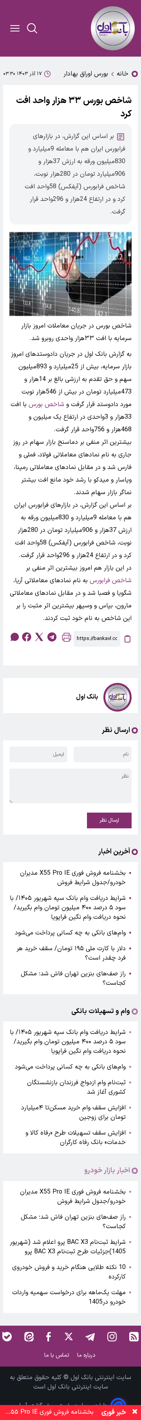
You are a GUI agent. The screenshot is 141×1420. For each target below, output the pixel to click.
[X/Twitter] (68, 1336)
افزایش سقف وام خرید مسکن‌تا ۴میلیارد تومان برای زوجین (73, 1112)
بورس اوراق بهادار (85, 74)
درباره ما (87, 1355)
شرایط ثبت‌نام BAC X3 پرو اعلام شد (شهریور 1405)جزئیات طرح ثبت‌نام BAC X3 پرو (68, 1247)
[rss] (134, 1336)
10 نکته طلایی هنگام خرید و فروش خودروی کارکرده (69, 1272)
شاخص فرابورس (111, 580)
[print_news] (67, 639)
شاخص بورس (46, 404)
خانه (122, 74)
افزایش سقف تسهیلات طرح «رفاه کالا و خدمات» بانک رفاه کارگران (75, 1137)
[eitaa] (29, 1336)
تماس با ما (57, 1355)
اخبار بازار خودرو (107, 1170)
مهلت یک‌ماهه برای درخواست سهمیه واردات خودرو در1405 (69, 1297)
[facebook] (26, 637)
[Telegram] (90, 1336)
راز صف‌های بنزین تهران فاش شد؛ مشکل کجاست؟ (73, 978)
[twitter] (39, 637)
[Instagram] (112, 1336)
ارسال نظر (109, 820)
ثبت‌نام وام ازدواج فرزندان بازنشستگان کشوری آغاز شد (76, 1087)
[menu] (15, 28)
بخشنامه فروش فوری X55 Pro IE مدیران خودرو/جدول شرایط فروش (73, 877)
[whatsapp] (14, 637)
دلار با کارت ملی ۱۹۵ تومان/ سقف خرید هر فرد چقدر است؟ (71, 953)
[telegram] (51, 637)
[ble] (7, 1336)
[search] (32, 28)
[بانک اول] (113, 28)
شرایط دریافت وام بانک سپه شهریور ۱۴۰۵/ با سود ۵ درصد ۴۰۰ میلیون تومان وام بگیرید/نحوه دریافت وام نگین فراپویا (68, 908)
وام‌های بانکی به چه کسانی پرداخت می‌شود (70, 933)
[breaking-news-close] (134, 1412)
